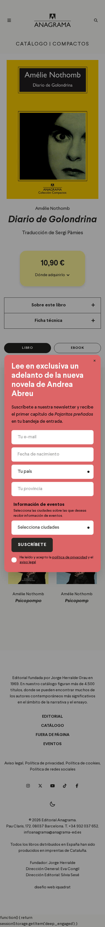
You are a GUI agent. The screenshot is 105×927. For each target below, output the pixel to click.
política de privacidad (69, 557)
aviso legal (28, 562)
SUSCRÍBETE (32, 545)
